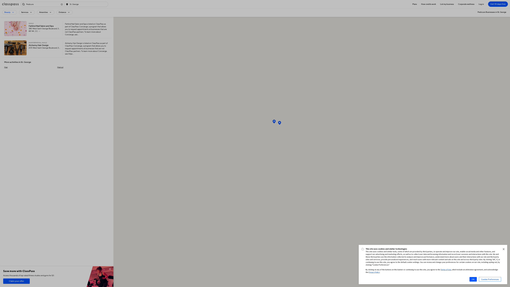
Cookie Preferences (490, 279)
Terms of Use (446, 269)
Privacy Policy (374, 272)
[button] (504, 249)
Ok (473, 279)
